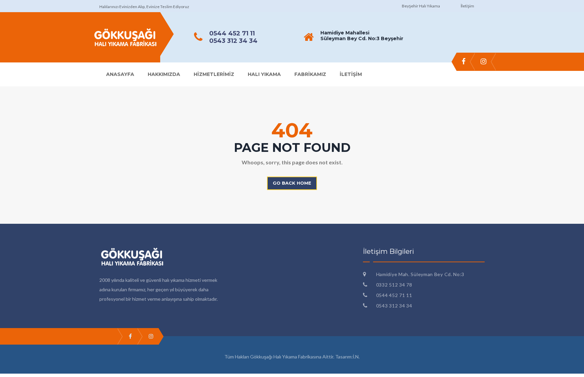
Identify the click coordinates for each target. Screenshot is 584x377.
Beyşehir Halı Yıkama (421, 5)
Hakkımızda (164, 74)
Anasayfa (120, 74)
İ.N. (356, 356)
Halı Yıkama (264, 74)
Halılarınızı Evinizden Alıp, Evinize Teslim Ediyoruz (144, 6)
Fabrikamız (310, 74)
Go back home (292, 183)
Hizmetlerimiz (214, 74)
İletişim (467, 5)
